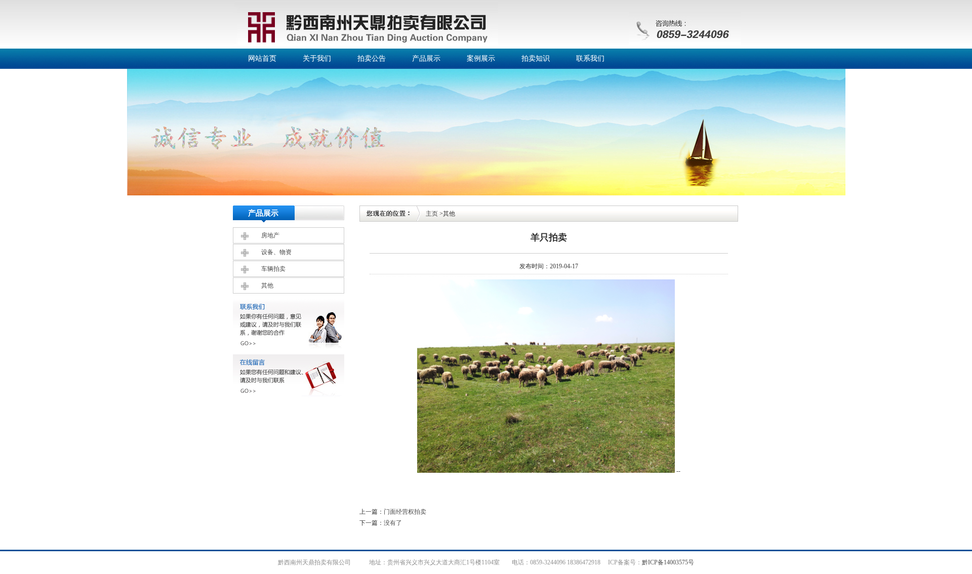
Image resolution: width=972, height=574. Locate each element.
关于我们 (317, 58)
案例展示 (481, 58)
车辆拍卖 (273, 268)
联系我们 (590, 58)
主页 (432, 213)
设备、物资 (276, 252)
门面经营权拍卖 (405, 511)
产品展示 (426, 58)
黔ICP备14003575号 (668, 562)
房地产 (270, 235)
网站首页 (262, 58)
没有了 (393, 522)
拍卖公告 (371, 58)
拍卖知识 (535, 58)
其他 (267, 285)
